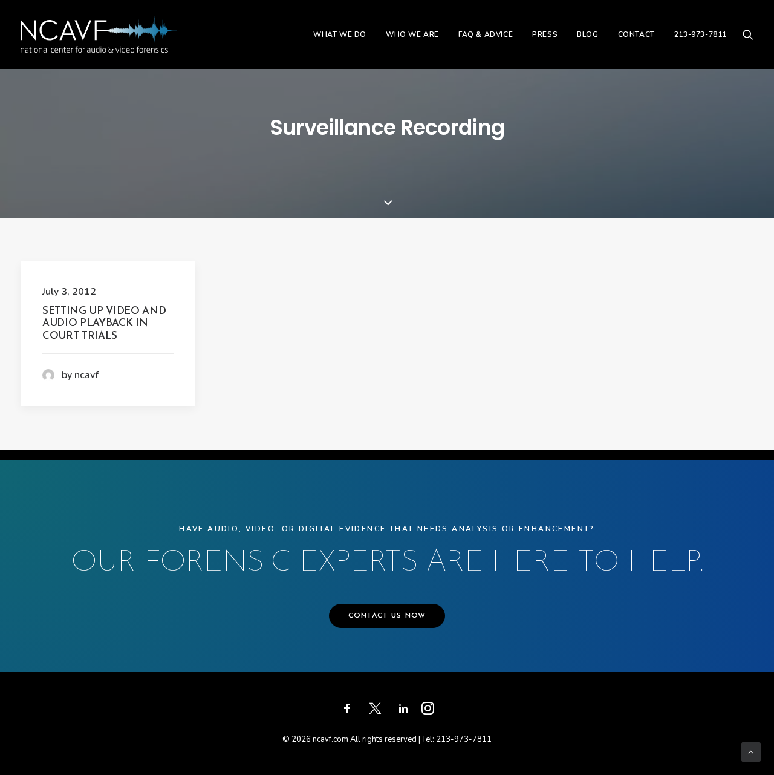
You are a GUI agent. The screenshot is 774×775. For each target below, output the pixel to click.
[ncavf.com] (99, 34)
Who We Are (412, 34)
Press (545, 34)
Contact (636, 34)
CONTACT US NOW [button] (387, 616)
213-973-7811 (700, 34)
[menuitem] (340, 34)
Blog (587, 34)
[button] (748, 34)
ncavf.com (330, 739)
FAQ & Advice (485, 34)
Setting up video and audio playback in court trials (104, 323)
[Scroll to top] (751, 751)
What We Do (339, 34)
